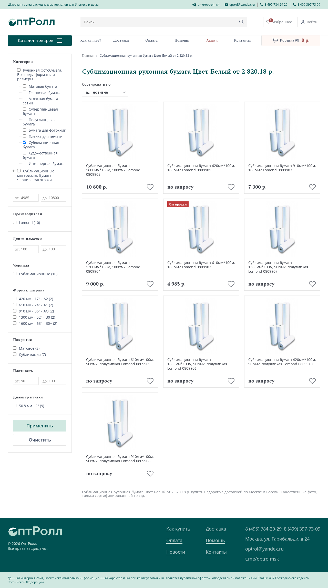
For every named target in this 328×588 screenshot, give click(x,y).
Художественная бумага (40, 155)
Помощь (215, 540)
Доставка (216, 529)
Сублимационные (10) (38, 274)
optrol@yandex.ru (264, 549)
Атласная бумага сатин (40, 100)
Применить (39, 426)
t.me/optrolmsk (262, 559)
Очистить (40, 440)
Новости (175, 552)
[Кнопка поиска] (241, 22)
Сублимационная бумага (41, 144)
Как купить (178, 529)
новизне (100, 92)
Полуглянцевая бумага (39, 121)
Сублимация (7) (32, 354)
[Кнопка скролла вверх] (305, 565)
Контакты (216, 552)
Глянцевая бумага (44, 92)
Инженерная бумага (47, 163)
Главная (88, 55)
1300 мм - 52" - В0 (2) (37, 317)
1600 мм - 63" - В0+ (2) (38, 323)
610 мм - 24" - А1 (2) (36, 305)
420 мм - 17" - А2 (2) (36, 299)
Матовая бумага (43, 86)
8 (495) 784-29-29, (264, 529)
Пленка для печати (46, 136)
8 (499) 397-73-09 (302, 529)
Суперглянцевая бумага (40, 111)
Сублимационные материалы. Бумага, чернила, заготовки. (35, 175)
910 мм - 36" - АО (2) (36, 311)
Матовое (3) (29, 348)
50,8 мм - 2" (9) (31, 406)
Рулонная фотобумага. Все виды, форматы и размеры (39, 74)
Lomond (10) (29, 222)
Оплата (174, 540)
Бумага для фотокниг (47, 130)
